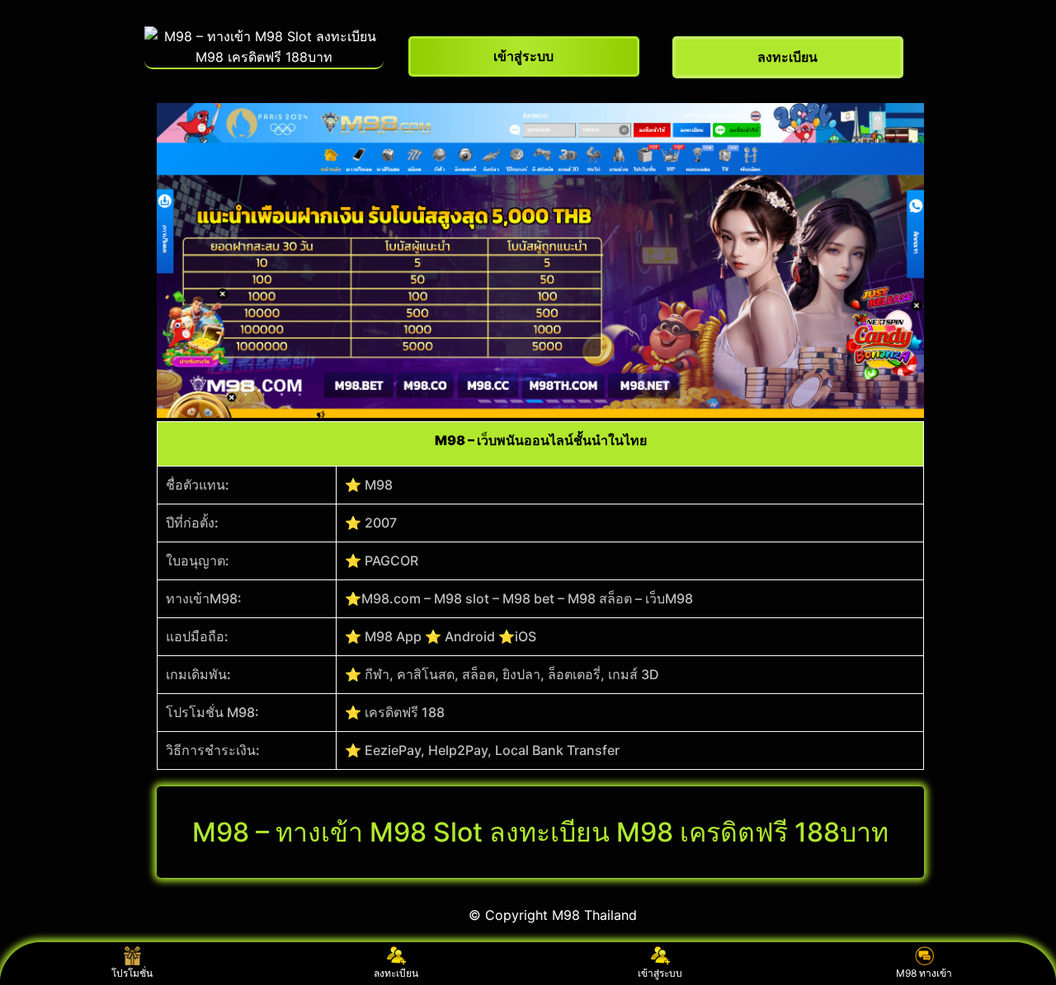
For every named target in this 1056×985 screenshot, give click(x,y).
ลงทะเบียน (396, 973)
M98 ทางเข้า (924, 973)
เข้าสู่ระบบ (660, 973)
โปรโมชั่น (132, 973)
